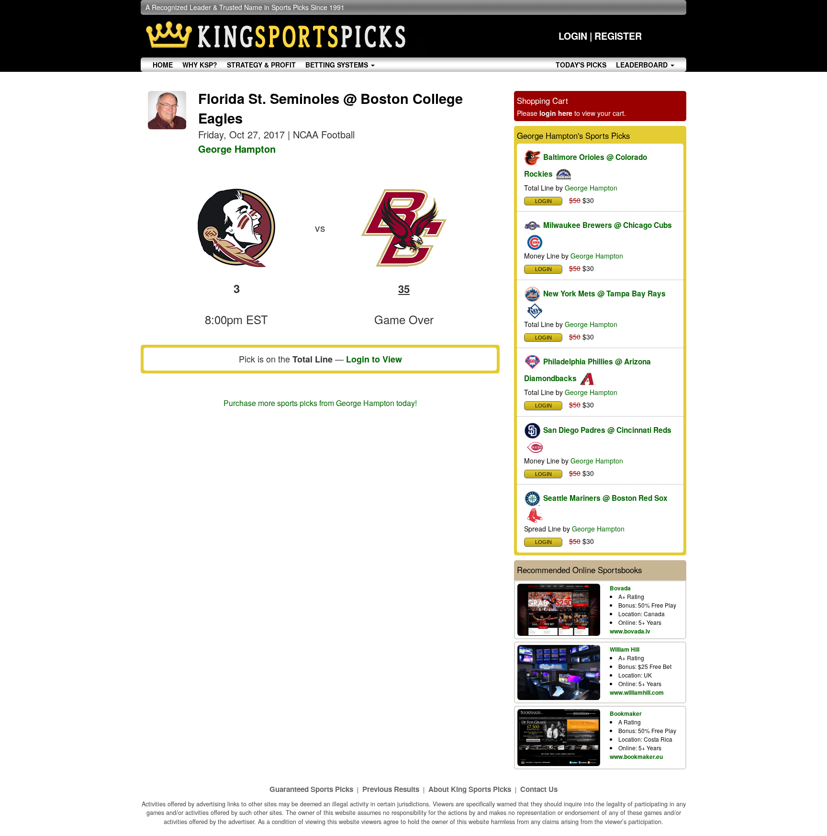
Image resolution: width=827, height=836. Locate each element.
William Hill (624, 649)
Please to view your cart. (571, 113)
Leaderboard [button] (643, 64)
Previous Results (390, 789)
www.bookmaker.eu (636, 756)
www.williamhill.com (637, 692)
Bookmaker (626, 713)
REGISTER (618, 36)
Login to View (374, 359)
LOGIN (573, 36)
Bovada (620, 588)
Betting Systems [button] (337, 64)
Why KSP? (199, 64)
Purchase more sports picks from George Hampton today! (320, 402)
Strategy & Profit (261, 64)
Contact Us (539, 789)
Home (163, 64)
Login (543, 201)
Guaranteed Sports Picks (311, 789)
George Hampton (237, 149)
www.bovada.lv (630, 631)
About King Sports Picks (469, 789)
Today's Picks (581, 64)
